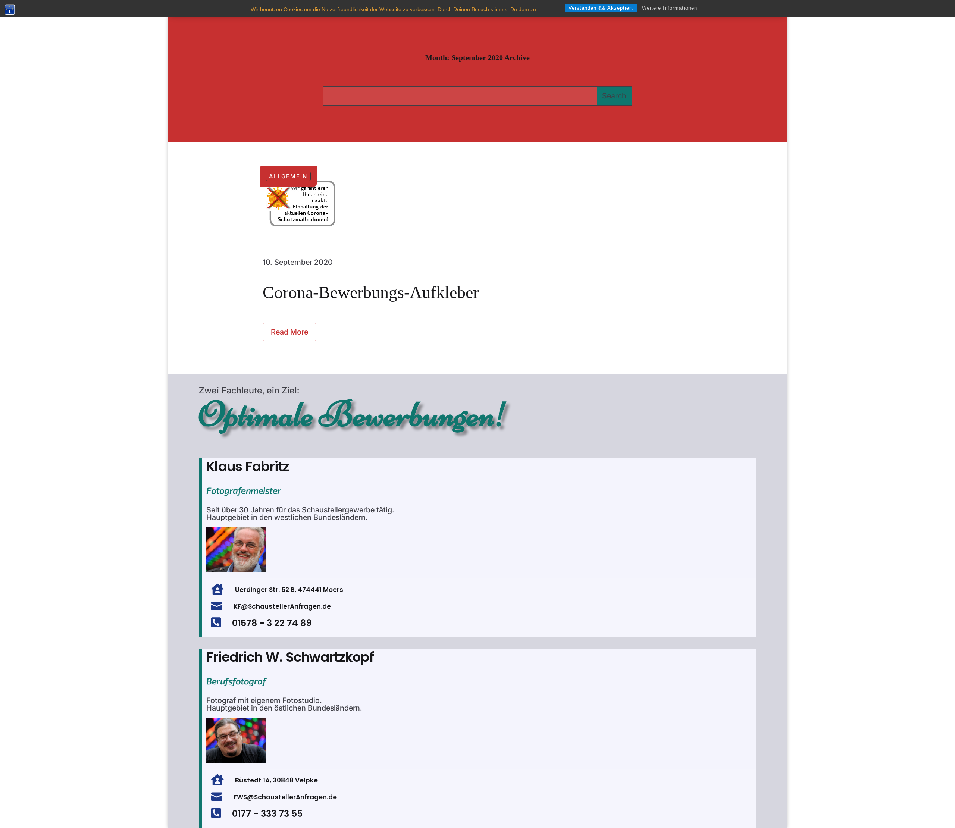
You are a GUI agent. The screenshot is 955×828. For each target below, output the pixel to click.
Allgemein (288, 176)
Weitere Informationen (669, 8)
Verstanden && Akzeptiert (601, 8)
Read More (289, 331)
